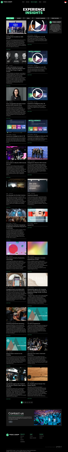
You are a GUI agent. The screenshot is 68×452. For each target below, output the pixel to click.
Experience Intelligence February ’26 (38, 136)
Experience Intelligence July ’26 (36, 37)
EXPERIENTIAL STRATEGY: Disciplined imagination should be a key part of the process (16, 226)
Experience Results (33, 195)
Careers (40, 438)
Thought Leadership (40, 18)
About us (22, 436)
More (11, 421)
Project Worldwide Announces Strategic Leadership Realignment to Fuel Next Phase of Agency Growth (15, 69)
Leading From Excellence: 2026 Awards (14, 37)
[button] (66, 2)
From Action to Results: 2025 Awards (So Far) (16, 163)
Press (28, 18)
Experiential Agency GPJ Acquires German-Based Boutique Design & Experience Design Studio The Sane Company (37, 292)
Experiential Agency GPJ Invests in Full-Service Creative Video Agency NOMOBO (16, 385)
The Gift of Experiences (34, 323)
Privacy (31, 436)
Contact (44, 1)
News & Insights (34, 1)
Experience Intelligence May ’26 (36, 103)
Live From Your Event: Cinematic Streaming (36, 354)
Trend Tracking (55, 18)
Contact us (41, 436)
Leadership (22, 441)
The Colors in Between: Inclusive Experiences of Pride (36, 258)
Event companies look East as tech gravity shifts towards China (16, 104)
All (10, 18)
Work (23, 1)
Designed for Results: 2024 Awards (37, 162)
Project (51, 447)
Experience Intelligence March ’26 (15, 136)
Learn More (8, 49)
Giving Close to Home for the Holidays (14, 354)
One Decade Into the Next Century (15, 195)
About (40, 1)
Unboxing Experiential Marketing (15, 323)
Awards (19, 18)
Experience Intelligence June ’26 (36, 67)
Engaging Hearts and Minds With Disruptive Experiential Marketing (15, 290)
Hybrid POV (31, 225)
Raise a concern (33, 438)
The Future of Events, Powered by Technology (15, 258)
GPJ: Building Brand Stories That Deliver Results (36, 384)
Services (27, 1)
